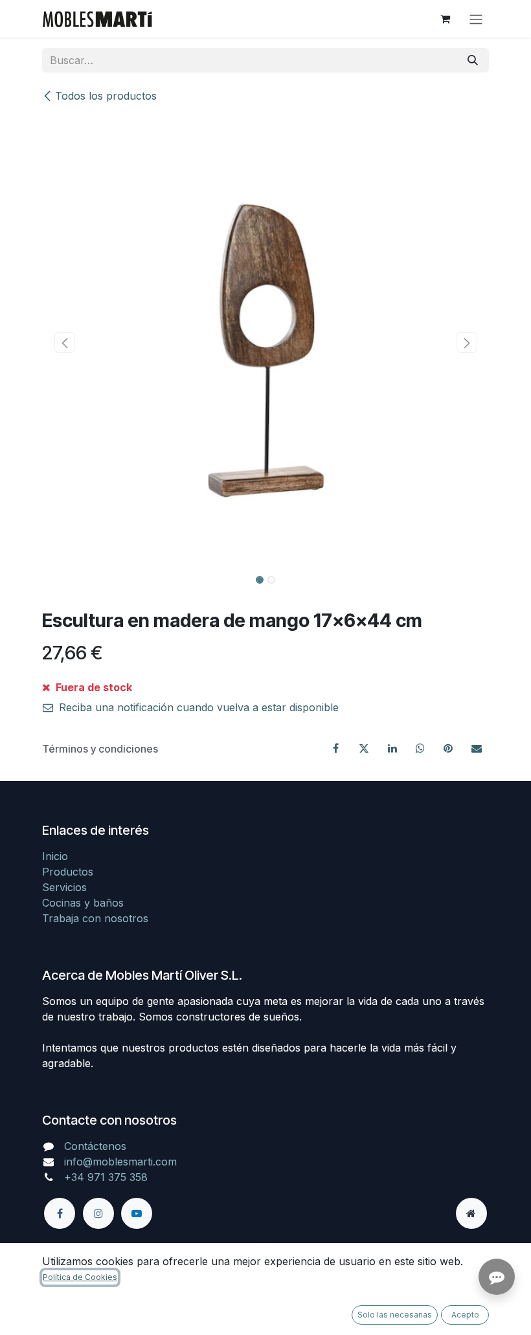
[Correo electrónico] (476, 748)
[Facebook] (336, 748)
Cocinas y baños (83, 902)
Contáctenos (95, 1146)
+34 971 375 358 (106, 1177)
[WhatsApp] (420, 748)
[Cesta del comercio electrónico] (445, 19)
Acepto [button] (465, 1314)
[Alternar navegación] (476, 18)
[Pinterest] (448, 748)
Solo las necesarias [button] (394, 1314)
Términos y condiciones (100, 748)
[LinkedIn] (392, 748)
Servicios (64, 887)
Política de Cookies (80, 1277)
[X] (364, 748)
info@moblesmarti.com (120, 1161)
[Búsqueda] (473, 60)
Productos (67, 871)
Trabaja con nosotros (95, 918)
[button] (64, 342)
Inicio (55, 856)
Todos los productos (106, 95)
